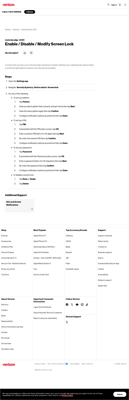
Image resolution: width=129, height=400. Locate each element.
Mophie (69, 252)
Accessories (6, 241)
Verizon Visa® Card (41, 274)
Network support (105, 280)
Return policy (103, 241)
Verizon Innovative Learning (12, 327)
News (3, 316)
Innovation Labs (7, 349)
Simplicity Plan (7, 247)
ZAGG (68, 241)
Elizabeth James (72, 269)
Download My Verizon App (108, 263)
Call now (29, 12)
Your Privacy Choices (55, 364)
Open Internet (87, 364)
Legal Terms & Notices (42, 307)
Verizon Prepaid (7, 252)
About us (4, 304)
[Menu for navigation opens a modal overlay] (125, 4)
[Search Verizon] (108, 4)
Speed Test (102, 286)
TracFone (5, 274)
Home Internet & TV (9, 258)
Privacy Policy (40, 364)
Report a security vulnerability (45, 318)
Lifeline (101, 269)
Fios (35, 269)
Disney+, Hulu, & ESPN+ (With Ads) (47, 258)
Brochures (5, 338)
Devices (4, 236)
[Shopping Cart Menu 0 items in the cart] (119, 4)
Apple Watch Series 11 (42, 263)
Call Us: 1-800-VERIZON (11, 12)
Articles (4, 332)
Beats (68, 247)
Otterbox (69, 236)
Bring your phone (8, 269)
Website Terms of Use (43, 370)
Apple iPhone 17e (40, 241)
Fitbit (68, 263)
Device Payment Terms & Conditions (48, 313)
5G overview (6, 343)
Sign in (100, 258)
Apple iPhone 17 (40, 236)
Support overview (105, 236)
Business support (105, 252)
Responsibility (7, 321)
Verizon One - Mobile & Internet (13, 263)
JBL (67, 258)
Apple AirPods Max (41, 252)
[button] (24, 53)
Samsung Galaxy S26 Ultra (44, 247)
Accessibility (103, 274)
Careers (4, 310)
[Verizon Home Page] (8, 4)
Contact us (102, 247)
